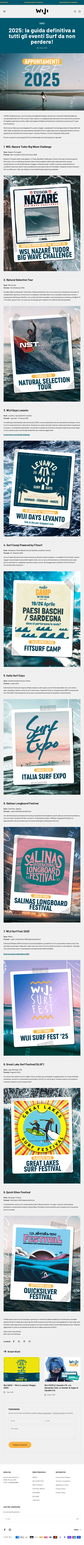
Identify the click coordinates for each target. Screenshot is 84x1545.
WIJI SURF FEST (38, 1481)
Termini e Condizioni (63, 1481)
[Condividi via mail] (30, 1341)
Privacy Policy (61, 1489)
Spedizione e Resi (62, 1485)
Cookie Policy (60, 1492)
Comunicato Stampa (63, 1477)
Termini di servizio (59, 1413)
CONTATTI (36, 1500)
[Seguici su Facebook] (4, 1529)
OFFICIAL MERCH (38, 1489)
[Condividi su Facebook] (14, 1341)
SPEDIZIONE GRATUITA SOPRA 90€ (29, 2)
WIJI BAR (35, 1496)
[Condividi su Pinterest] (24, 1341)
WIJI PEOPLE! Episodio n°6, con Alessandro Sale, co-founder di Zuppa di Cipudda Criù (61, 1387)
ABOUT (34, 1477)
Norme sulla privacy (45, 1413)
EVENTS (42, 23)
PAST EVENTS (37, 1485)
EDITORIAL (36, 1492)
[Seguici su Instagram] (10, 1529)
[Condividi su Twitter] (19, 1341)
